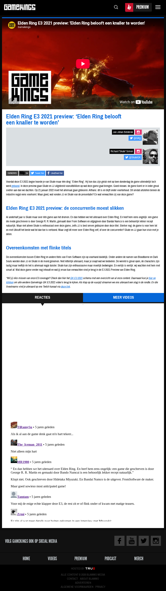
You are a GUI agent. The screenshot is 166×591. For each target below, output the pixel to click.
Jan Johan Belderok (123, 132)
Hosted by (78, 569)
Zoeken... (116, 7)
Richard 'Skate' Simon (122, 151)
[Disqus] (83, 363)
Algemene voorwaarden (77, 587)
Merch (138, 558)
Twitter (144, 541)
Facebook (119, 541)
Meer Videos (123, 297)
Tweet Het (39, 173)
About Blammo (89, 579)
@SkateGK (135, 157)
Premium (142, 7)
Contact (72, 579)
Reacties (42, 297)
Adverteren (83, 583)
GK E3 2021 (76, 278)
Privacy (100, 587)
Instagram (138, 132)
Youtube (132, 541)
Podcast (110, 558)
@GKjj (137, 138)
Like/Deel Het (57, 173)
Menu (158, 7)
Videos (52, 558)
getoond (15, 186)
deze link (65, 287)
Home (26, 558)
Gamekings (19, 7)
